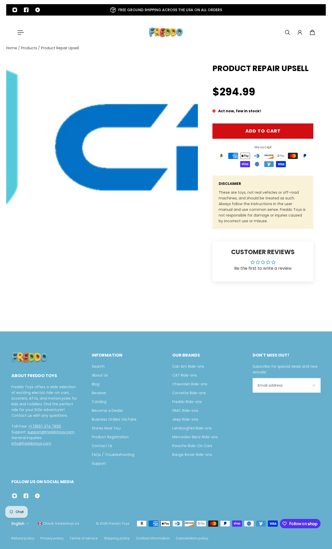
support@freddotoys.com (50, 432)
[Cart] (312, 32)
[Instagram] (14, 10)
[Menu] (20, 32)
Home (12, 48)
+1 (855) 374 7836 (44, 426)
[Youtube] (37, 10)
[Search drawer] (287, 32)
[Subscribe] (313, 385)
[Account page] (300, 32)
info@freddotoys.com (31, 443)
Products (29, 48)
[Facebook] (26, 10)
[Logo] (166, 32)
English (17, 523)
